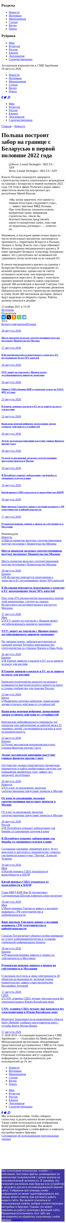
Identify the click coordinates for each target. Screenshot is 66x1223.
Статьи (13, 22)
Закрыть (17, 1219)
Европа (13, 52)
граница (21, 324)
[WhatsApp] (19, 317)
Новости (14, 12)
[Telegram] (24, 317)
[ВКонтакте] (3, 317)
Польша (31, 324)
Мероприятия (17, 18)
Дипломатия (16, 56)
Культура (14, 46)
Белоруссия (8, 324)
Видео (13, 25)
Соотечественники (20, 59)
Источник (7, 309)
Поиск (13, 28)
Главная (6, 126)
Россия (13, 49)
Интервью (15, 15)
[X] (9, 317)
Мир (11, 42)
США (5, 995)
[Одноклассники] (14, 317)
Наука (5, 697)
